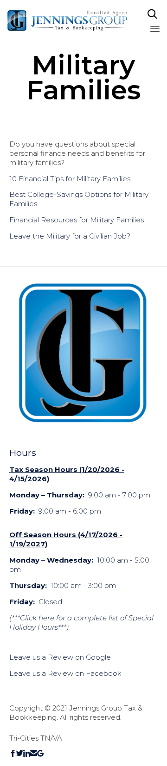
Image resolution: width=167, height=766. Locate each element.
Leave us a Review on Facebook (65, 673)
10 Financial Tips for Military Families (69, 178)
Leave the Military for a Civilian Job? (69, 236)
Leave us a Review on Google (60, 657)
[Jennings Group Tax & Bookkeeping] (67, 20)
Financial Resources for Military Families (76, 219)
